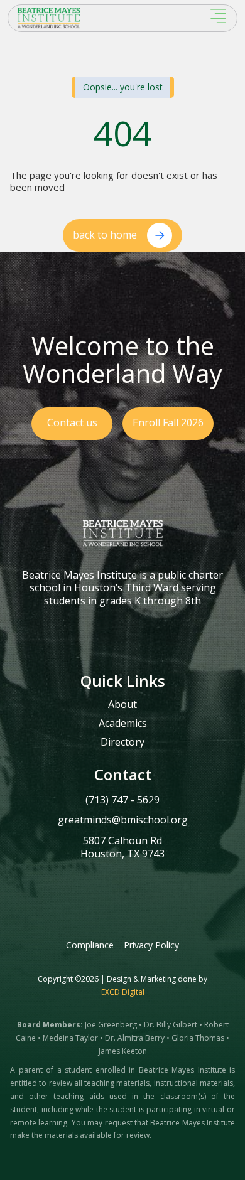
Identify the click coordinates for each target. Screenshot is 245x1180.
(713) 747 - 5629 (122, 800)
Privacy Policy (151, 945)
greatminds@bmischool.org (123, 820)
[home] (79, 18)
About (122, 705)
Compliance (90, 945)
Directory (122, 742)
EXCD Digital (122, 992)
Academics (123, 723)
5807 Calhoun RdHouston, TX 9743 (122, 847)
